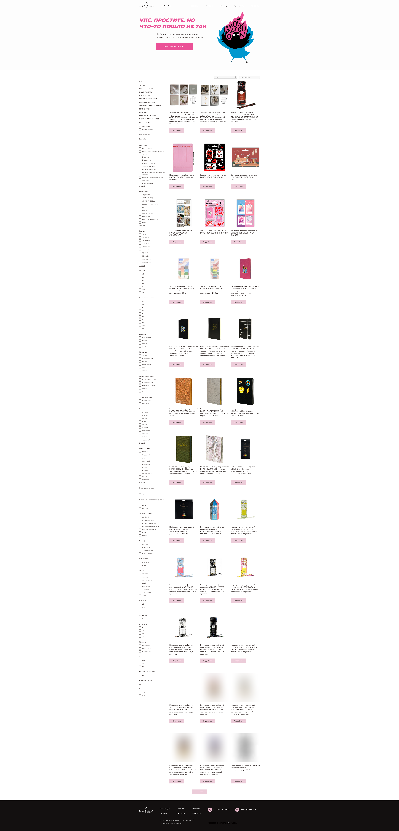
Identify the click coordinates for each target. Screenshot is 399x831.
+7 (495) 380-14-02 (221, 810)
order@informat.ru (248, 810)
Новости (196, 809)
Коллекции (195, 6)
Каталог (209, 6)
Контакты (255, 6)
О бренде (224, 6)
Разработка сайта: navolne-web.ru (222, 823)
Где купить (239, 6)
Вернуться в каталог (174, 47)
